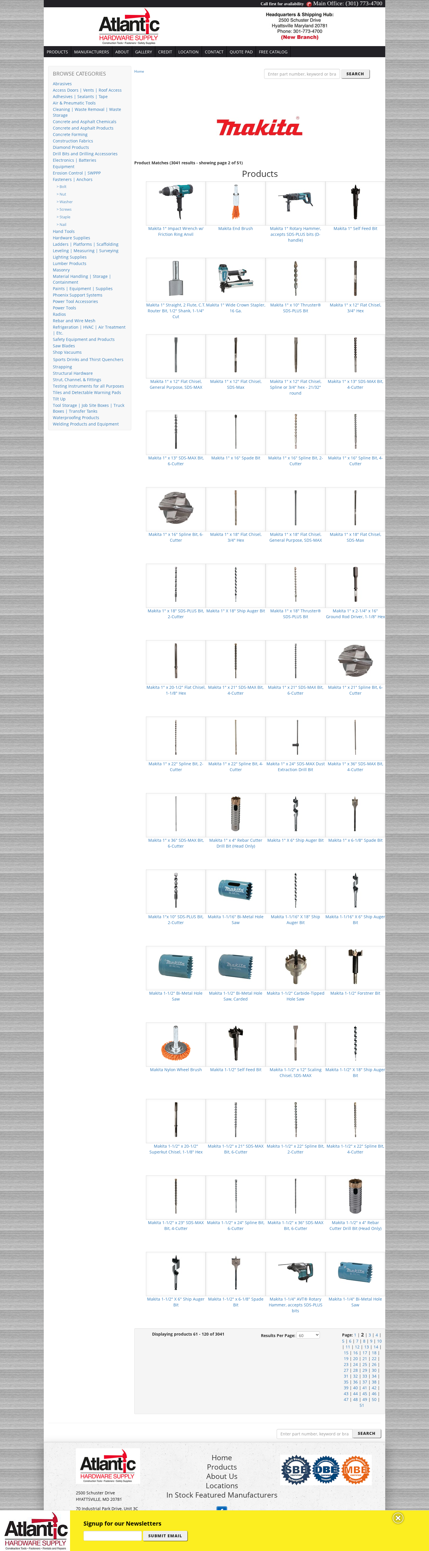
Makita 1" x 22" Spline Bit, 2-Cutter (176, 766)
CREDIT (165, 52)
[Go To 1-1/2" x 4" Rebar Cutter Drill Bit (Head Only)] (355, 1195)
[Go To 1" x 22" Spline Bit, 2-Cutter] (175, 737)
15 (346, 1352)
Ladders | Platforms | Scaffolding (85, 244)
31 (346, 1376)
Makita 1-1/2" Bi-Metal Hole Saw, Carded (235, 996)
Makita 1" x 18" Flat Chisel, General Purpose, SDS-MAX (295, 537)
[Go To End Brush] (235, 201)
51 (362, 1405)
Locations (222, 1485)
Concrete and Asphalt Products (83, 128)
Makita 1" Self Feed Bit (355, 228)
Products (222, 1467)
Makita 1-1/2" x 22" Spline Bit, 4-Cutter (355, 1149)
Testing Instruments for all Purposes (88, 386)
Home (139, 71)
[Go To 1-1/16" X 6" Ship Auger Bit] (355, 890)
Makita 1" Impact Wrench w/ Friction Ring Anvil (175, 231)
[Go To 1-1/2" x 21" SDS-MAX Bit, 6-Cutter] (235, 1119)
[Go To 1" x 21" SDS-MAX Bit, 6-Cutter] (295, 660)
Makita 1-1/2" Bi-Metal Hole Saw (176, 996)
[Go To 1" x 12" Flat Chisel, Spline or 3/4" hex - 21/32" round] (295, 354)
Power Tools (64, 308)
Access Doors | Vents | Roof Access (87, 90)
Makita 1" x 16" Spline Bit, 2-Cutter (295, 460)
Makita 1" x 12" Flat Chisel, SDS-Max (235, 384)
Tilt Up (59, 399)
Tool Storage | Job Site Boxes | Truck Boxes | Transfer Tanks (88, 408)
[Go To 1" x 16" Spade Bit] (235, 431)
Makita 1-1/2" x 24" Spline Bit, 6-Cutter (235, 1225)
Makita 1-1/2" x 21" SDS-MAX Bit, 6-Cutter (236, 1149)
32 (355, 1376)
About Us (222, 1476)
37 (364, 1382)
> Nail (61, 224)
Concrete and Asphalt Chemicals (84, 121)
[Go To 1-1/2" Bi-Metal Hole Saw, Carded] (235, 966)
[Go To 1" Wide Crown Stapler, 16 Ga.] (235, 278)
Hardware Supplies (71, 238)
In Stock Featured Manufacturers (222, 1495)
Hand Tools (64, 231)
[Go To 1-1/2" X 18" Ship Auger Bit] (355, 1042)
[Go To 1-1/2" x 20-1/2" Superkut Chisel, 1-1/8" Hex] (175, 1119)
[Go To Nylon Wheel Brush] (175, 1042)
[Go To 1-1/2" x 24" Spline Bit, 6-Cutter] (235, 1195)
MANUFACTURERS (91, 52)
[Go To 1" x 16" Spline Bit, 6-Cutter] (175, 507)
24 (355, 1364)
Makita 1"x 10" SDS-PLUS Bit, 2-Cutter (175, 919)
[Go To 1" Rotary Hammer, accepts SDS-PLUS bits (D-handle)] (295, 201)
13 (366, 1347)
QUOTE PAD (241, 52)
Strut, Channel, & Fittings (77, 379)
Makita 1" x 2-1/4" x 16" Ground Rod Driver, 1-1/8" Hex (355, 613)
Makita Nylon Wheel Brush (176, 1069)
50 (374, 1399)
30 (374, 1370)
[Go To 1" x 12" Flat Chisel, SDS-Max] (235, 354)
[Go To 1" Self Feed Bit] (355, 201)
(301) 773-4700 (364, 3)
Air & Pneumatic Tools (74, 103)
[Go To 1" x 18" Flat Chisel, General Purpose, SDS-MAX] (295, 507)
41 (364, 1387)
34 (374, 1376)
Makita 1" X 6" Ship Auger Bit (295, 840)
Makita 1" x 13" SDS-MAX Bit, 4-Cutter (355, 384)
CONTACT (214, 52)
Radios (59, 314)
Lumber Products (69, 263)
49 (364, 1399)
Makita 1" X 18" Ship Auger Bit (235, 611)
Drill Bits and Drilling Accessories (85, 153)
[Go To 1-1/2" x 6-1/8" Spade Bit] (235, 1272)
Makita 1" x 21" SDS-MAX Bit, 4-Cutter (236, 690)
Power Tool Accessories (75, 301)
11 (348, 1347)
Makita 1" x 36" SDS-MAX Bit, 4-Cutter (355, 766)
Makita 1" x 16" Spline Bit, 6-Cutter (176, 537)
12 (357, 1347)
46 (374, 1393)
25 (364, 1364)
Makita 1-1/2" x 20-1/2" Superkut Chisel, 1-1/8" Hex (176, 1149)
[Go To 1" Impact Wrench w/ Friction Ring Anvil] (175, 201)
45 (364, 1393)
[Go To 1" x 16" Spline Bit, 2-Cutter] (295, 431)
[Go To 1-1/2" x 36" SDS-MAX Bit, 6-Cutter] (295, 1195)
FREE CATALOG (273, 52)
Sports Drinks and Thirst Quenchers (88, 359)
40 (355, 1387)
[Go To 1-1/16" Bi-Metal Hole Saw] (235, 890)
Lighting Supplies (70, 257)
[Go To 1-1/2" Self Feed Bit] (235, 1042)
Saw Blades (64, 345)
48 (355, 1399)
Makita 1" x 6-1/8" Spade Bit (355, 840)
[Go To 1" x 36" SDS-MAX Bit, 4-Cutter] (355, 737)
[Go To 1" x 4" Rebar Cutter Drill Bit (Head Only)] (235, 813)
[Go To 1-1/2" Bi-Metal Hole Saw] (175, 966)
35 (346, 1382)
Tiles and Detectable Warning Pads (87, 392)
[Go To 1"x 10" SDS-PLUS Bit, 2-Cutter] (175, 890)
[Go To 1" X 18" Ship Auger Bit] (235, 584)
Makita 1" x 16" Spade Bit (235, 458)
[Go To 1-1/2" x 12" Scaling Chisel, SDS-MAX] (295, 1042)
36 (355, 1382)
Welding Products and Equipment (86, 424)
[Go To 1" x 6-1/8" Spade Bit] (355, 813)
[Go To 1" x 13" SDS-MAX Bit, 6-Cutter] (175, 431)
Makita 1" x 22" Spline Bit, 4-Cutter (235, 766)
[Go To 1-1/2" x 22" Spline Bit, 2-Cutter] (295, 1119)
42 (374, 1387)
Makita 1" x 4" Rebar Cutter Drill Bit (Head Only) (235, 843)
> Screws (64, 209)
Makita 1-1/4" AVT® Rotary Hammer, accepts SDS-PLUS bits (295, 1304)
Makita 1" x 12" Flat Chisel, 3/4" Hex (355, 307)
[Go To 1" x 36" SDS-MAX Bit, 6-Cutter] (175, 813)
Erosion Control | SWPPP (77, 173)
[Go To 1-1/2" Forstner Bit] (355, 966)
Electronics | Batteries (74, 160)
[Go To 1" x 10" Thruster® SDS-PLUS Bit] (295, 278)
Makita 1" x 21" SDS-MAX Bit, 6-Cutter (295, 690)
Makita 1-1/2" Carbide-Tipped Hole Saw (296, 996)
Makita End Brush (235, 228)
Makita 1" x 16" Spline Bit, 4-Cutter (355, 460)
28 (355, 1370)
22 (374, 1358)
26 (374, 1364)
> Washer (65, 201)
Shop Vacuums (67, 352)
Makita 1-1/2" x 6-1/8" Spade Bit (236, 1302)
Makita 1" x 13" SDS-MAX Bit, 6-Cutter (176, 460)
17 (364, 1352)
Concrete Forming (70, 134)
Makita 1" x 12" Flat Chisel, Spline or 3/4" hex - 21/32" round (295, 387)
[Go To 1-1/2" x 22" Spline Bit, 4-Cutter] (355, 1119)
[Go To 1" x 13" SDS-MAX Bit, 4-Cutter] (355, 354)
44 (355, 1393)
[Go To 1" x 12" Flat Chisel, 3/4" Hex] (355, 278)
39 (346, 1387)
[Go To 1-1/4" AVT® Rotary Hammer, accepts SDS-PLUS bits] (295, 1272)
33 (364, 1376)
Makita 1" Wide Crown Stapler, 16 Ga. (235, 307)
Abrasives (62, 83)
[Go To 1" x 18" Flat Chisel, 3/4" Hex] (235, 507)
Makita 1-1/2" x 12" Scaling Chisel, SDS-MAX (296, 1072)
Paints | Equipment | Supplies (83, 288)
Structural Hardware (73, 373)
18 (374, 1352)
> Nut (61, 194)
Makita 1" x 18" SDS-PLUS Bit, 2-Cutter (176, 613)
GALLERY (143, 52)
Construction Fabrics (73, 141)
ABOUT (122, 52)
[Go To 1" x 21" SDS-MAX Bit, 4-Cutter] (235, 660)
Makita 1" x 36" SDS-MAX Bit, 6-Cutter (176, 843)
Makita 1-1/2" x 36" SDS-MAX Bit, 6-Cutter (295, 1225)
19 (346, 1358)
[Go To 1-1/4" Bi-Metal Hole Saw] (355, 1272)
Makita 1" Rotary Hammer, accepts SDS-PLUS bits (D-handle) (295, 234)
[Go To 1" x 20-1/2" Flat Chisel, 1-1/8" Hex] (175, 660)
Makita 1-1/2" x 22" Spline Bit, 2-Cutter (295, 1149)
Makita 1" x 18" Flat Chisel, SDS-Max (355, 537)
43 (346, 1393)
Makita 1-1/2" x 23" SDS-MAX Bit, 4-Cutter (176, 1225)
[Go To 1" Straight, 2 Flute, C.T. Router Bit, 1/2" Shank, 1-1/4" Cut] (175, 278)
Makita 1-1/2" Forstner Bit (355, 993)
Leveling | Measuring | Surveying (85, 250)
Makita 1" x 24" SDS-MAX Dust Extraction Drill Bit (295, 766)
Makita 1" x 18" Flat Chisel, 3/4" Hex (235, 537)
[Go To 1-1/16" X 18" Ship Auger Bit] (295, 890)
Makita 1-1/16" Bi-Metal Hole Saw (236, 919)
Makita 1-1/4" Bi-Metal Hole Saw (355, 1302)
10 (379, 1341)
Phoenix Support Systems (77, 295)
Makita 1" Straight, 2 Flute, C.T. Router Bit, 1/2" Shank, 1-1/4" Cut (175, 310)
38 (374, 1382)
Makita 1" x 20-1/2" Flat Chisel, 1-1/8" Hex (176, 690)
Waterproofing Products (76, 417)
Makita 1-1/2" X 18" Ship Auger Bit (355, 1072)
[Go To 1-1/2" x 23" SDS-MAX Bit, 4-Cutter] (175, 1195)
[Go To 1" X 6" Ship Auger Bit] (295, 813)
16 (355, 1352)
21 (364, 1358)
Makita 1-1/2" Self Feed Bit (235, 1069)
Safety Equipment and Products (84, 339)
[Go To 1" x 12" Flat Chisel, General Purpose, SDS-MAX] (175, 354)
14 (376, 1347)
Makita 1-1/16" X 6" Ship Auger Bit (355, 919)
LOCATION (188, 52)
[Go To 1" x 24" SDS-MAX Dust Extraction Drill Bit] (295, 737)
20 (355, 1358)
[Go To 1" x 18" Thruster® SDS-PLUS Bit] (295, 584)
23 (346, 1364)
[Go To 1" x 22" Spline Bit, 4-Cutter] (235, 737)
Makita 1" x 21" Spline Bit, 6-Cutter (355, 690)
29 (364, 1370)
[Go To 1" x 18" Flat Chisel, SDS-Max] (355, 507)
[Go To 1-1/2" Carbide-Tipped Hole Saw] (295, 966)
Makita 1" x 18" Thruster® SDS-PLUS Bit (295, 613)
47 (346, 1399)
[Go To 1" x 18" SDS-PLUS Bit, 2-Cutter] (175, 584)
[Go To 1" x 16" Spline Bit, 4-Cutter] (355, 431)
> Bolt (62, 186)
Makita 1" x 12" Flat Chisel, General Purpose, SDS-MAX (176, 384)
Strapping (62, 367)
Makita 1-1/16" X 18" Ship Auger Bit (295, 919)
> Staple (63, 217)
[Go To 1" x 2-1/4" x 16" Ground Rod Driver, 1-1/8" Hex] (355, 584)
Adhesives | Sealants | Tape (80, 96)
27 (346, 1370)
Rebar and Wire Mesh (74, 320)
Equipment (63, 166)
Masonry (61, 270)
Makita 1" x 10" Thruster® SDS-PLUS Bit (295, 307)
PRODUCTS (57, 52)
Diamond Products (71, 147)
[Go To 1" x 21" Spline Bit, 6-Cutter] (355, 660)
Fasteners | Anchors (73, 179)
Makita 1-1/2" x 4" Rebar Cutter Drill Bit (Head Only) (355, 1225)
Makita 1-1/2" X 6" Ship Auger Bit (176, 1302)
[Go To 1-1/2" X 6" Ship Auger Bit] (175, 1272)
